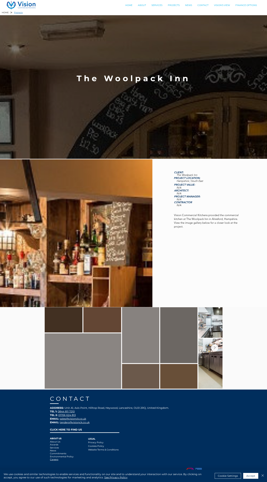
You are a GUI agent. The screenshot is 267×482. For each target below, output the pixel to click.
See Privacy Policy (116, 477)
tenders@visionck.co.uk (75, 422)
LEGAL (91, 438)
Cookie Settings (228, 475)
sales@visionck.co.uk (73, 418)
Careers (54, 459)
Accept (250, 475)
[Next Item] (214, 347)
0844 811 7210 (66, 411)
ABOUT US (56, 438)
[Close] (262, 476)
